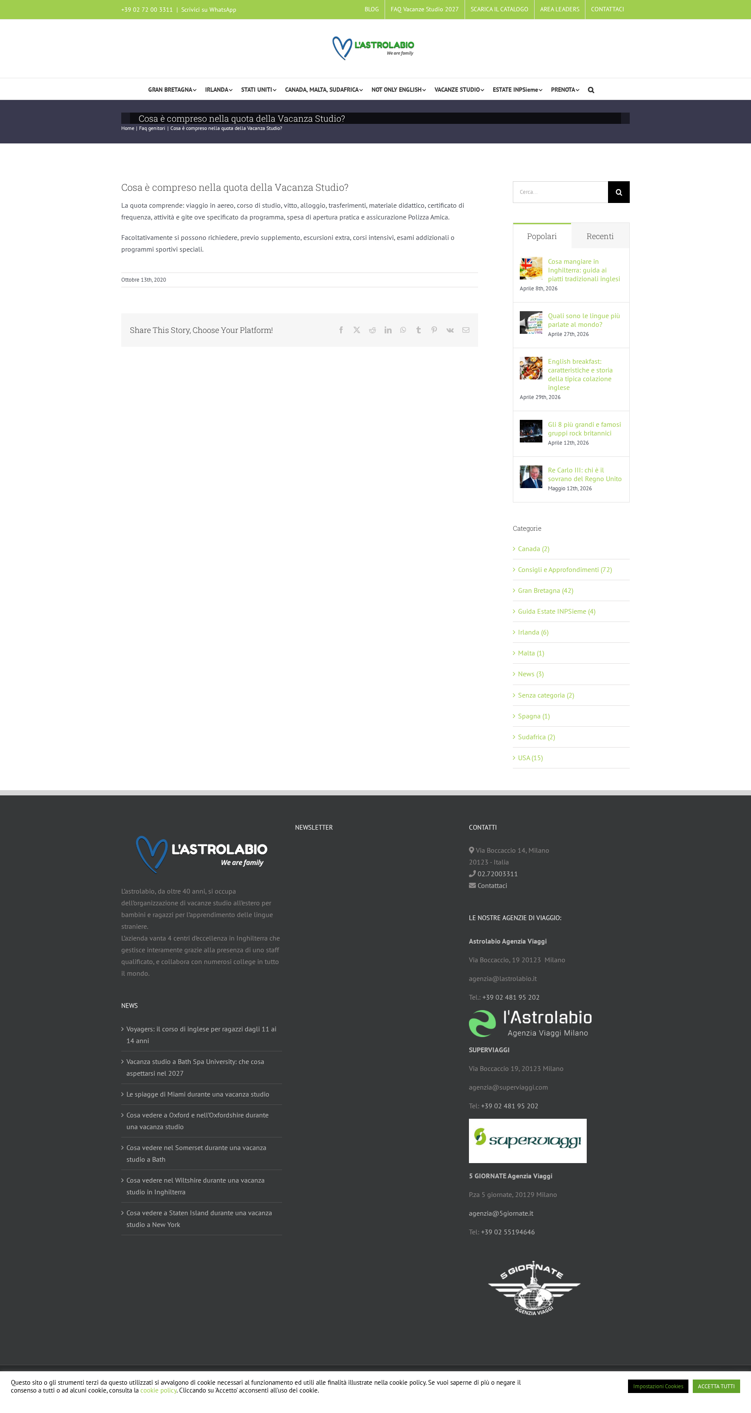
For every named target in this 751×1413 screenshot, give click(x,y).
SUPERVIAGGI (489, 1049)
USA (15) (530, 757)
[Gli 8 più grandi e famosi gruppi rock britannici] (531, 425)
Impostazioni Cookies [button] (658, 1386)
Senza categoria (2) (546, 695)
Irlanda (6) (533, 632)
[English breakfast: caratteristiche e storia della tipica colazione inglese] (531, 362)
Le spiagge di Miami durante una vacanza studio (197, 1094)
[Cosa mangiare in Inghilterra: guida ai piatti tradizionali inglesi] (531, 262)
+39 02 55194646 (508, 1231)
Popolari (542, 236)
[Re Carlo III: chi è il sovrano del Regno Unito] (531, 471)
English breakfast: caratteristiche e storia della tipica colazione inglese (580, 374)
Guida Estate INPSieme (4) (556, 611)
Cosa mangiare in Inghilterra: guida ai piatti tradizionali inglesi (584, 270)
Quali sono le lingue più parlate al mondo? (584, 320)
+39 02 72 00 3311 (147, 9)
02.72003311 (498, 873)
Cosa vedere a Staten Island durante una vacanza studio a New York (199, 1218)
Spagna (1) (534, 715)
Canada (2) (533, 548)
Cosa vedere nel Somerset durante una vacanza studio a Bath (196, 1153)
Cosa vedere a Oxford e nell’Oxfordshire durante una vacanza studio (197, 1120)
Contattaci (491, 885)
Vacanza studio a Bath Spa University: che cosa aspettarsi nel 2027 (195, 1067)
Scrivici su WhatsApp (208, 9)
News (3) (531, 673)
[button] (591, 89)
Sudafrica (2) (536, 736)
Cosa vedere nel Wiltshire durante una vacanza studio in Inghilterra (195, 1186)
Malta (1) (531, 652)
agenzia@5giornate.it (501, 1213)
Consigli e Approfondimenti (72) (565, 569)
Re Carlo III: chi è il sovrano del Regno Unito (585, 474)
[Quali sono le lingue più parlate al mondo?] (531, 317)
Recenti (600, 236)
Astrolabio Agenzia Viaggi (508, 941)
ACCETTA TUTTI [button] (716, 1386)
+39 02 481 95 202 (511, 997)
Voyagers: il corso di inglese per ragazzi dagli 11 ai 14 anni (201, 1034)
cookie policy (158, 1390)
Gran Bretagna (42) (545, 590)
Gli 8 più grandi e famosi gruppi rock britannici (584, 428)
